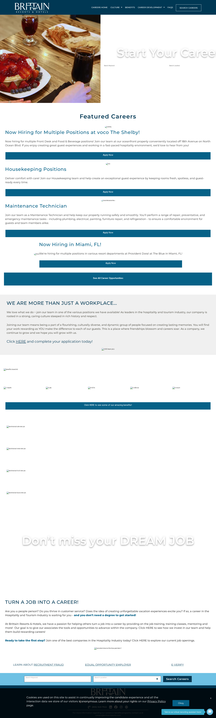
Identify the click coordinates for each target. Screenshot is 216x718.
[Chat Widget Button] (210, 712)
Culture (115, 7)
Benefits (130, 7)
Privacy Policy (156, 701)
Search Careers (189, 8)
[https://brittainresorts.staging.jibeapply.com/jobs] (26, 341)
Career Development (150, 7)
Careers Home (99, 7)
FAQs (170, 7)
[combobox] (134, 67)
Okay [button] (181, 703)
